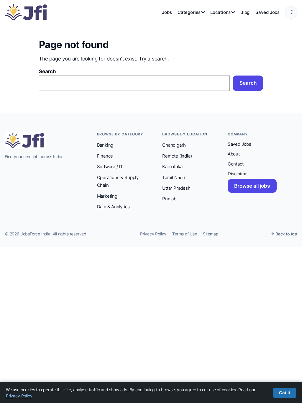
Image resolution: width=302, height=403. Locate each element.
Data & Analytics (113, 206)
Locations (220, 12)
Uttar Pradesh (176, 188)
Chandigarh (174, 145)
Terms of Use (184, 234)
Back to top (284, 234)
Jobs (167, 12)
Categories (189, 12)
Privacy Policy (153, 234)
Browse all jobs (252, 186)
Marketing (107, 196)
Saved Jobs (267, 12)
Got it (284, 392)
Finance (105, 156)
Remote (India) (177, 156)
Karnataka (172, 166)
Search (47, 71)
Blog (245, 12)
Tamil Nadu (173, 177)
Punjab (169, 199)
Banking (105, 145)
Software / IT (110, 166)
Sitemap (211, 234)
